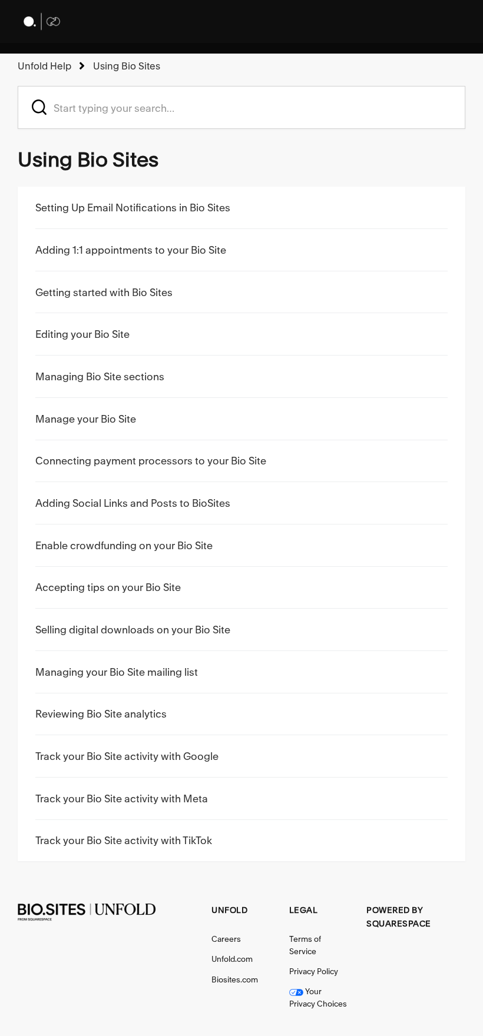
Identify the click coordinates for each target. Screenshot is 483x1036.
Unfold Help (44, 66)
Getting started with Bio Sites (104, 292)
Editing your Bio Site (82, 334)
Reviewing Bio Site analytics (101, 714)
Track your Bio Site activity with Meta (121, 798)
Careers (226, 939)
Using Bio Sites (126, 66)
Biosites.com (234, 979)
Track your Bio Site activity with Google (127, 756)
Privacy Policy (313, 971)
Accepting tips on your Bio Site (108, 587)
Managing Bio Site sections (99, 376)
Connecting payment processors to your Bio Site (150, 460)
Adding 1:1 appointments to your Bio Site (130, 250)
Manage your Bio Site (85, 419)
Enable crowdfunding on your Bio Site (124, 545)
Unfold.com (232, 959)
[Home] (41, 21)
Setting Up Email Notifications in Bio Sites (132, 207)
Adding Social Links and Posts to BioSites (132, 503)
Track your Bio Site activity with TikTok (123, 840)
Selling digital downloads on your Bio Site (132, 629)
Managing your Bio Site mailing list (116, 672)
